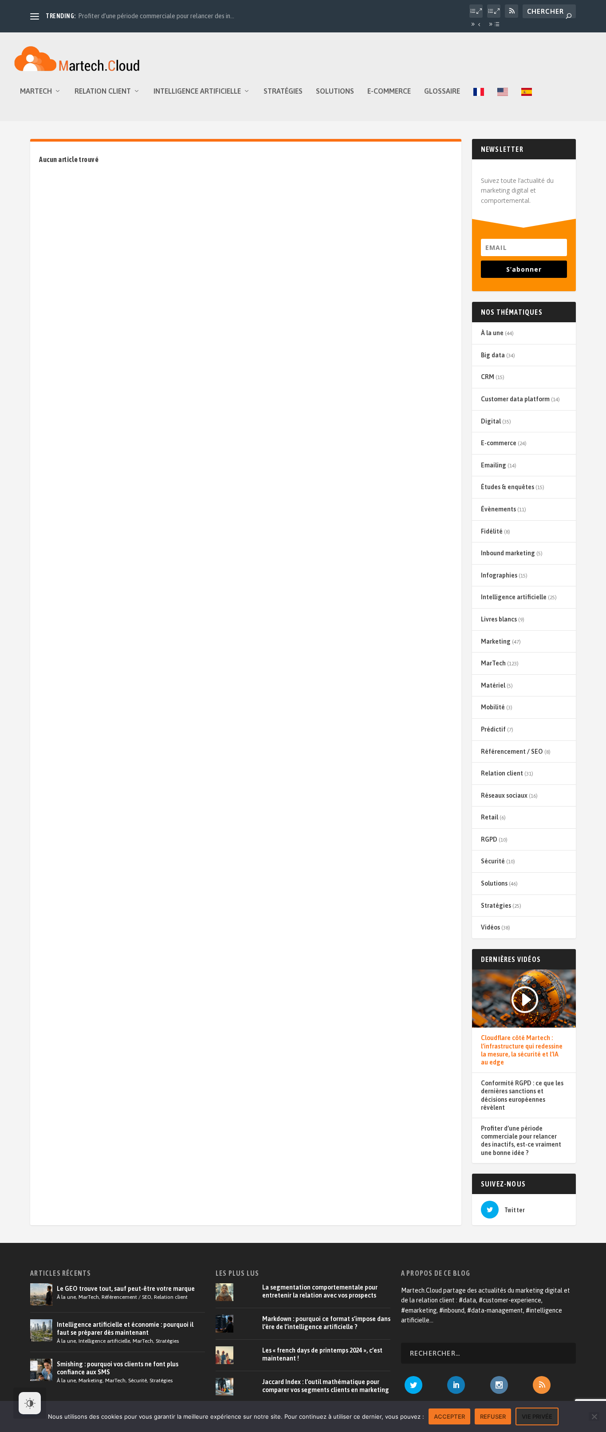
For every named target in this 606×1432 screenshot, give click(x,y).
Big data (493, 355)
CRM (487, 376)
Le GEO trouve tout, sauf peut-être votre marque (126, 1288)
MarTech (36, 91)
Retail (489, 817)
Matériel (493, 685)
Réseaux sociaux (504, 795)
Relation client (103, 91)
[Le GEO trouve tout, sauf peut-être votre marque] (41, 1294)
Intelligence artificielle (197, 91)
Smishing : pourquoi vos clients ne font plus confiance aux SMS (117, 1368)
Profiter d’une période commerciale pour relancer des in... (156, 16)
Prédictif (493, 729)
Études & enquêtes (507, 487)
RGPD (489, 839)
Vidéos (490, 927)
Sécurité (493, 861)
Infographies (499, 575)
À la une (492, 332)
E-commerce (389, 91)
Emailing (493, 465)
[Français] (478, 104)
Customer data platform (515, 399)
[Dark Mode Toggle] (29, 1403)
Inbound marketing (508, 553)
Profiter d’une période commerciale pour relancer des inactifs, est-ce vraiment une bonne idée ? (521, 1140)
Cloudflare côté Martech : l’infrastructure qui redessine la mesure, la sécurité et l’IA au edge (522, 1050)
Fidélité (492, 531)
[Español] (526, 104)
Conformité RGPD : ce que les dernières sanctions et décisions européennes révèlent (522, 1095)
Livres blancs (499, 619)
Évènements (498, 509)
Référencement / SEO (512, 751)
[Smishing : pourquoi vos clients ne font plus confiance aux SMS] (41, 1370)
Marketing (496, 641)
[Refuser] (594, 1416)
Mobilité (493, 707)
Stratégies (283, 91)
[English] (502, 104)
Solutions (335, 91)
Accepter (449, 1416)
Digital (491, 421)
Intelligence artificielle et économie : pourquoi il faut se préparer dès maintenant (125, 1328)
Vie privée (537, 1416)
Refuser (493, 1416)
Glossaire (442, 91)
